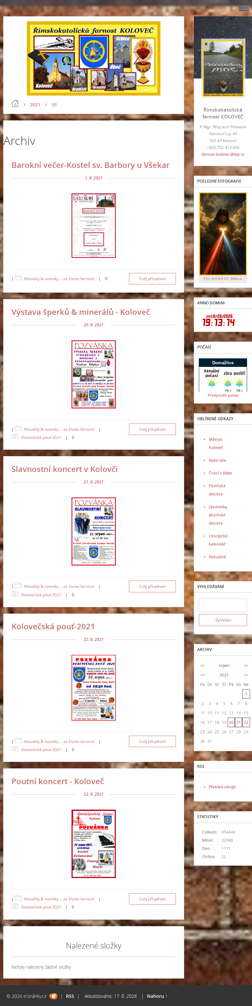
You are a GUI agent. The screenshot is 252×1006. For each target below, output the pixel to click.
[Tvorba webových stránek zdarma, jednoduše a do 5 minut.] (53, 996)
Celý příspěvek (152, 278)
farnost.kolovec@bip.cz (222, 154)
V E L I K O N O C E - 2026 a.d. (222, 279)
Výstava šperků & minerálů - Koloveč (80, 311)
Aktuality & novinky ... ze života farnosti (59, 278)
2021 (35, 104)
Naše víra (217, 460)
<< (202, 665)
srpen (224, 665)
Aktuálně (217, 557)
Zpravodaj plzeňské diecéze (218, 515)
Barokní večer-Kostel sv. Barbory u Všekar (90, 164)
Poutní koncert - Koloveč (57, 781)
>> (246, 665)
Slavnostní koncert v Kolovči (64, 468)
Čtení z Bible (220, 473)
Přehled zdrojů (222, 787)
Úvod (15, 103)
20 (231, 722)
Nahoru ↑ (157, 996)
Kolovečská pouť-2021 (41, 437)
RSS (70, 996)
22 (246, 722)
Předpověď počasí (223, 395)
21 (238, 722)
